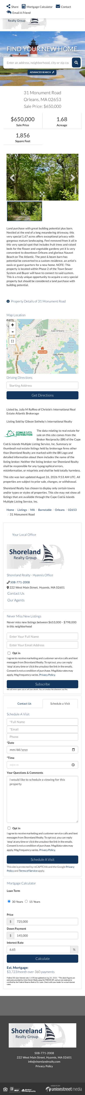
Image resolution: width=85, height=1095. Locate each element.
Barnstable (45, 510)
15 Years (34, 901)
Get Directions (43, 395)
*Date (10, 742)
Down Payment (16, 928)
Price (10, 914)
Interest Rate (15, 942)
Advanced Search (40, 72)
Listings (22, 510)
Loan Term (13, 890)
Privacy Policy (47, 674)
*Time (10, 758)
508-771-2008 (20, 582)
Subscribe (42, 684)
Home (10, 510)
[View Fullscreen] (12, 341)
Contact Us (15, 593)
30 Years (17, 901)
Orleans (60, 510)
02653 (72, 510)
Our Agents (16, 600)
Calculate (43, 958)
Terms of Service (28, 870)
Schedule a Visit (60, 703)
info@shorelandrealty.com (44, 1061)
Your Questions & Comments (25, 772)
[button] (76, 63)
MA (32, 510)
